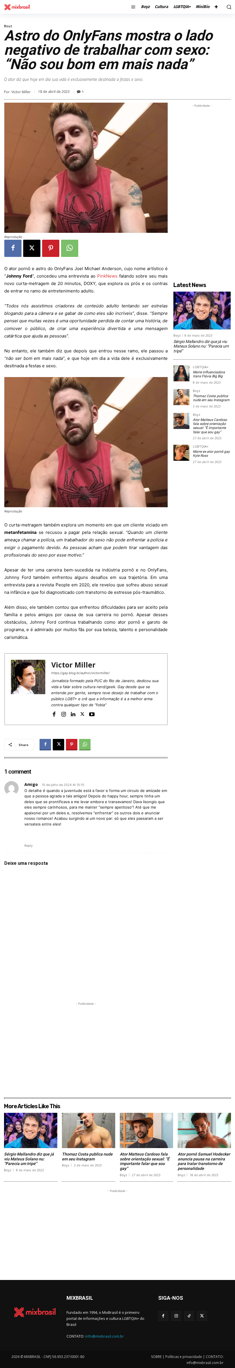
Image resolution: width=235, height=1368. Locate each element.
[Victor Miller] (28, 689)
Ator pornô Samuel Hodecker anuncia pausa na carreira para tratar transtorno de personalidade (204, 1161)
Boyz (8, 26)
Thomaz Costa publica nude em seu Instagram (211, 398)
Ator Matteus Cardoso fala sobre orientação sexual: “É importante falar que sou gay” (210, 426)
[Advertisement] (86, 1047)
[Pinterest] (50, 248)
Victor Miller (21, 91)
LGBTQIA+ (201, 367)
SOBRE (156, 1356)
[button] (228, 6)
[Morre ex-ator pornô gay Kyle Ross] (181, 453)
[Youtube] (92, 714)
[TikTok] (189, 1316)
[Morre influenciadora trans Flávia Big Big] (181, 373)
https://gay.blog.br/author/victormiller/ (80, 673)
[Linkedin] (73, 714)
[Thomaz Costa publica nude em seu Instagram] (181, 397)
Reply (28, 846)
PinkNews (107, 276)
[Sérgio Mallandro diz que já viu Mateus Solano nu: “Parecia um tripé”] (202, 310)
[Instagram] (63, 714)
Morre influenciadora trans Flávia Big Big (209, 374)
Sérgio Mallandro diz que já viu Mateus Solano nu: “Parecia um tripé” (201, 346)
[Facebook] (12, 248)
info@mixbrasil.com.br (104, 1336)
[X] (31, 248)
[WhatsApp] (69, 248)
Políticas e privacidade (183, 1356)
